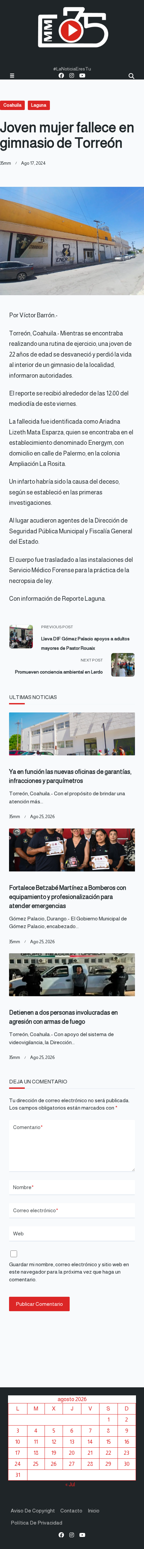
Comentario (28, 1127)
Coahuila (12, 105)
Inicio (93, 1510)
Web (18, 1233)
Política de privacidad (36, 1523)
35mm (5, 163)
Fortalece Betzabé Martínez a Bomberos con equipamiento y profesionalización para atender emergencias (67, 897)
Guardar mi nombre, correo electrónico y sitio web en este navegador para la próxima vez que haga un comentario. (69, 1272)
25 (36, 1464)
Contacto (71, 1510)
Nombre (23, 1187)
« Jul (70, 1484)
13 (72, 1442)
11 (36, 1442)
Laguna (38, 105)
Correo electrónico (35, 1210)
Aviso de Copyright (33, 1510)
